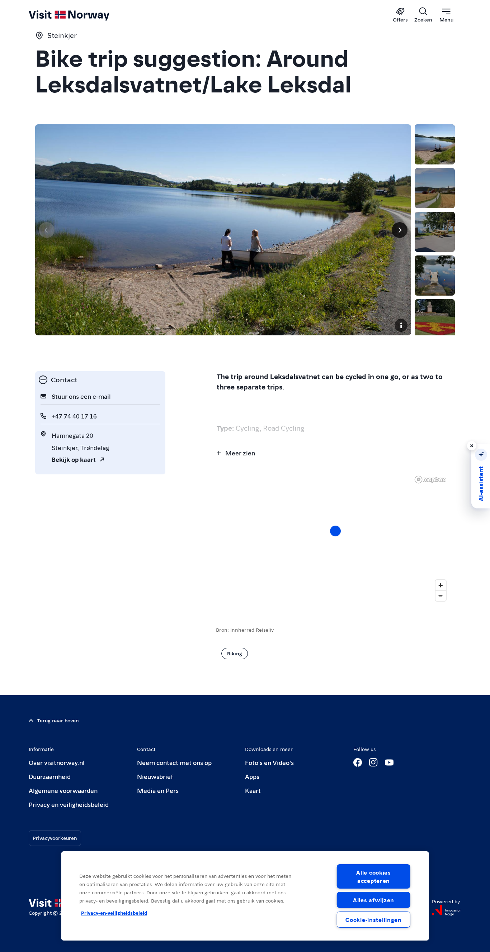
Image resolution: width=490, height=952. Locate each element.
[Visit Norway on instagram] (373, 762)
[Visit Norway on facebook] (357, 762)
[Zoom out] (440, 595)
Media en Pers (158, 790)
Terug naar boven (58, 720)
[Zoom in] (440, 585)
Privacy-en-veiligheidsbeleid (114, 912)
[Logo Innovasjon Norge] (446, 910)
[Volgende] (399, 230)
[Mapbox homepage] (430, 479)
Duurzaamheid (50, 776)
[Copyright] (401, 325)
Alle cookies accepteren (373, 876)
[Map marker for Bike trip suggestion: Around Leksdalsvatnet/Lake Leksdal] (335, 531)
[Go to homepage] (81, 15)
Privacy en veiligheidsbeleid (69, 804)
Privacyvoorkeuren (55, 837)
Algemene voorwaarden (63, 790)
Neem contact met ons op (174, 762)
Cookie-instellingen (373, 919)
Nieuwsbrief (155, 776)
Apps (252, 776)
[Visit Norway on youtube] (389, 762)
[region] (245, 896)
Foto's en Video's (269, 762)
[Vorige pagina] (47, 230)
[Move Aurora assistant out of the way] (471, 445)
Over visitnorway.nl (57, 762)
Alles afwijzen (373, 900)
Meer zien (240, 453)
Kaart (253, 790)
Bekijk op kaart (74, 459)
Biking (234, 653)
